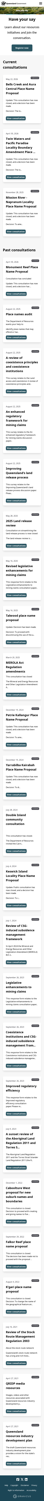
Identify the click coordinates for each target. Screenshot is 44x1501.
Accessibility (31, 1490)
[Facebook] (17, 1479)
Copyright (14, 1485)
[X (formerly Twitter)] (22, 1479)
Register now (22, 48)
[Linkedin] (26, 1479)
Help (6, 1485)
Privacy (34, 1485)
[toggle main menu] (40, 3)
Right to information (16, 1490)
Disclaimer (25, 1485)
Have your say (22, 19)
